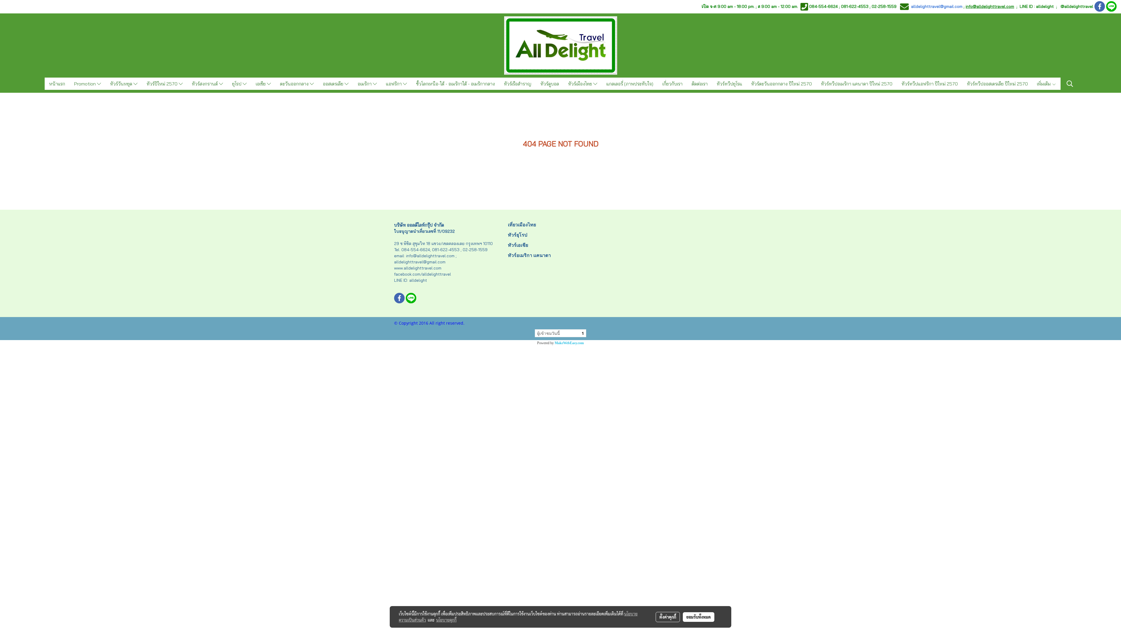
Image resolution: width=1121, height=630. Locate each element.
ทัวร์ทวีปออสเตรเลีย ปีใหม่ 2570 (997, 84)
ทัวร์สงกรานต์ (205, 84)
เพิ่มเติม (1044, 84)
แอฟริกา (394, 84)
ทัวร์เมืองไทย (580, 84)
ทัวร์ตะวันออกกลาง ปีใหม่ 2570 (781, 84)
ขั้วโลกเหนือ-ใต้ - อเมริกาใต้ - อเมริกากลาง (455, 84)
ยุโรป (237, 84)
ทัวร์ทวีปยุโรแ (729, 84)
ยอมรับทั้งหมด (698, 617)
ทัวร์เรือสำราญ (517, 84)
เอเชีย (261, 84)
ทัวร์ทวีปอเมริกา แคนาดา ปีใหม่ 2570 (856, 84)
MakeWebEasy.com (569, 343)
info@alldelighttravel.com (990, 6)
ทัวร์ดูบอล (549, 84)
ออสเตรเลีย (333, 84)
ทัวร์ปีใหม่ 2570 (163, 84)
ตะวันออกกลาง (295, 84)
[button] (1069, 83)
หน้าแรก (57, 84)
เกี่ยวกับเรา (672, 84)
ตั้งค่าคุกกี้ (667, 617)
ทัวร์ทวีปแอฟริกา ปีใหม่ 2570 (929, 84)
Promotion (85, 84)
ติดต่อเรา (700, 84)
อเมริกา (365, 84)
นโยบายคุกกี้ (446, 619)
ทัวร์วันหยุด (121, 84)
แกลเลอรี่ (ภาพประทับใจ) (629, 84)
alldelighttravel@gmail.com (936, 6)
